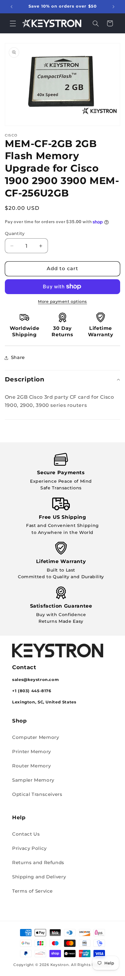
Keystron (59, 965)
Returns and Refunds (38, 862)
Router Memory (31, 766)
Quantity (15, 233)
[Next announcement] (113, 6)
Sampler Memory (33, 780)
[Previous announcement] (11, 6)
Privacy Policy (29, 848)
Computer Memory (35, 737)
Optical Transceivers (37, 794)
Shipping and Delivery (39, 877)
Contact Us (26, 834)
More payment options (62, 301)
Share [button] (18, 357)
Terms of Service (32, 891)
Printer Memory (31, 751)
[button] (13, 23)
